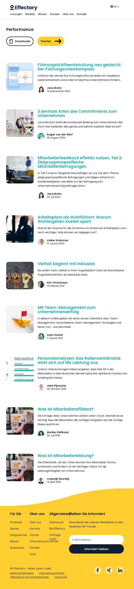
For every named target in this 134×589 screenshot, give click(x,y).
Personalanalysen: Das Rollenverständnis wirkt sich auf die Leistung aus (79, 360)
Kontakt (82, 14)
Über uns (68, 14)
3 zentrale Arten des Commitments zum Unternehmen (77, 113)
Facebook (97, 570)
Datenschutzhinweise (22, 573)
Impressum (56, 522)
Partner (34, 535)
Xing (109, 570)
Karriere (35, 528)
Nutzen (14, 528)
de (115, 6)
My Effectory (57, 528)
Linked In (120, 570)
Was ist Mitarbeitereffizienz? (66, 409)
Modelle (30, 14)
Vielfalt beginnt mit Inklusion (66, 263)
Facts (33, 554)
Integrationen (18, 535)
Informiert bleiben (96, 549)
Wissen (42, 14)
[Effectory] (23, 8)
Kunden (55, 14)
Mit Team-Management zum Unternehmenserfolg (67, 309)
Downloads (22, 41)
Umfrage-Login (55, 537)
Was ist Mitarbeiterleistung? (66, 455)
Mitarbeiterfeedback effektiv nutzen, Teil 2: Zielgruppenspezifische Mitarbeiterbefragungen (80, 162)
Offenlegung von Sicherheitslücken (29, 577)
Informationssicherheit (44, 541)
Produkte (16, 522)
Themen (45, 41)
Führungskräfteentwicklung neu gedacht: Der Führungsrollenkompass (79, 67)
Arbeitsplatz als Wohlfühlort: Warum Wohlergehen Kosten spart (74, 219)
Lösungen (16, 14)
